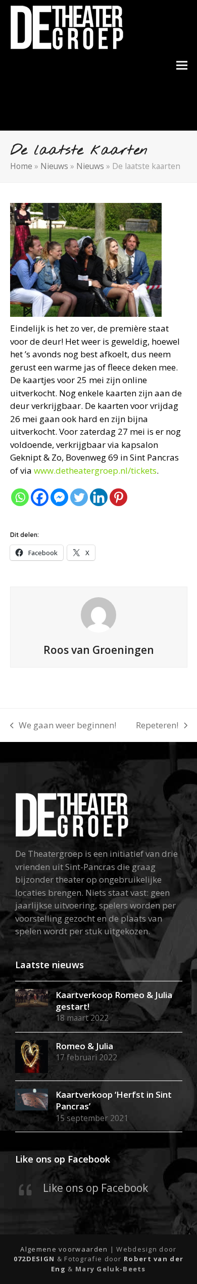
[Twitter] (79, 497)
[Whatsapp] (20, 497)
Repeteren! (157, 725)
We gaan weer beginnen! (63, 725)
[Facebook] (39, 497)
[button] (181, 65)
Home (21, 166)
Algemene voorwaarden (64, 1249)
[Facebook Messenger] (59, 497)
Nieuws (54, 166)
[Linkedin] (99, 497)
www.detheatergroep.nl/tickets (95, 470)
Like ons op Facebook (62, 1158)
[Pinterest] (118, 497)
